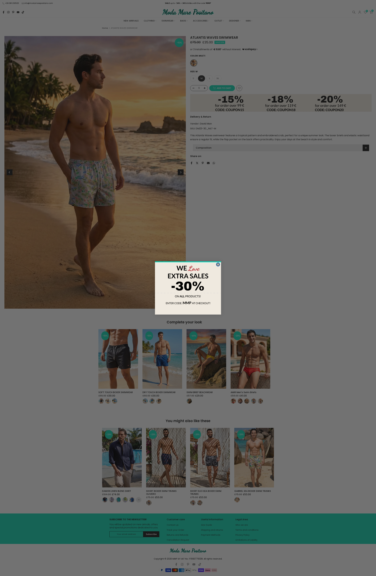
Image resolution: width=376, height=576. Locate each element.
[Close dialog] (218, 264)
